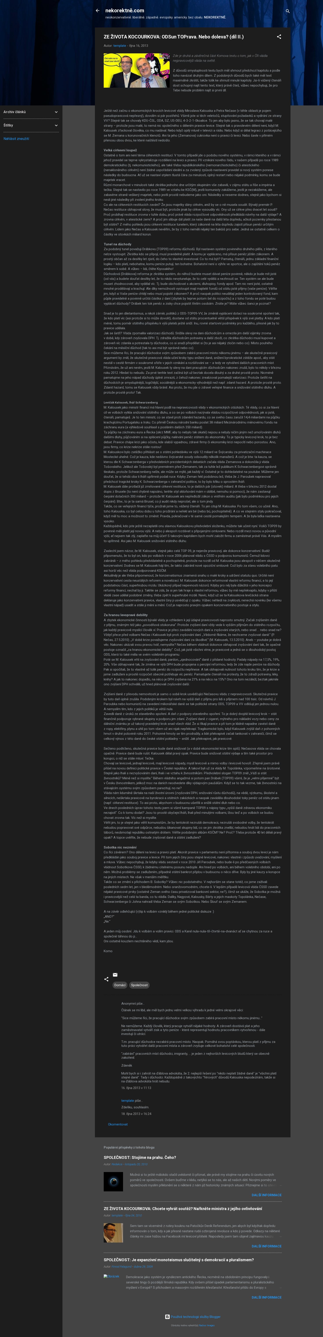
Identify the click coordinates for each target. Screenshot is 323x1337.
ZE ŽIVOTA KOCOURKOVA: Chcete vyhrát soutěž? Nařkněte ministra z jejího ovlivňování (183, 1208)
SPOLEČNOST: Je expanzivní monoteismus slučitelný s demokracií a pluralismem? (179, 1259)
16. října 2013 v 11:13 (136, 1088)
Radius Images (207, 1325)
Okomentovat (118, 1124)
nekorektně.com (124, 10)
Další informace (267, 1195)
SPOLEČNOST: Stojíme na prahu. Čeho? (140, 1157)
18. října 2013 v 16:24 (136, 1114)
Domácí (119, 985)
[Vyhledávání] (287, 12)
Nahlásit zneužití (16, 139)
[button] (279, 37)
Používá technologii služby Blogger (195, 1317)
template (127, 1101)
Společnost (139, 985)
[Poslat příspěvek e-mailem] (115, 976)
